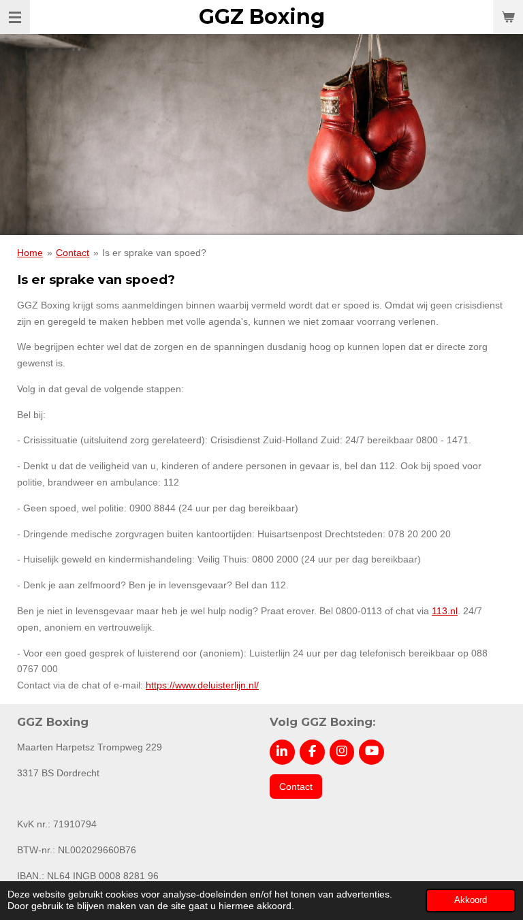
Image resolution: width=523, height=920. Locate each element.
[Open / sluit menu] (15, 17)
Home (30, 252)
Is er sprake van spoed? (154, 252)
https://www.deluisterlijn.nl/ (202, 685)
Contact (72, 252)
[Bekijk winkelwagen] (508, 17)
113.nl (445, 610)
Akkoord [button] (470, 900)
